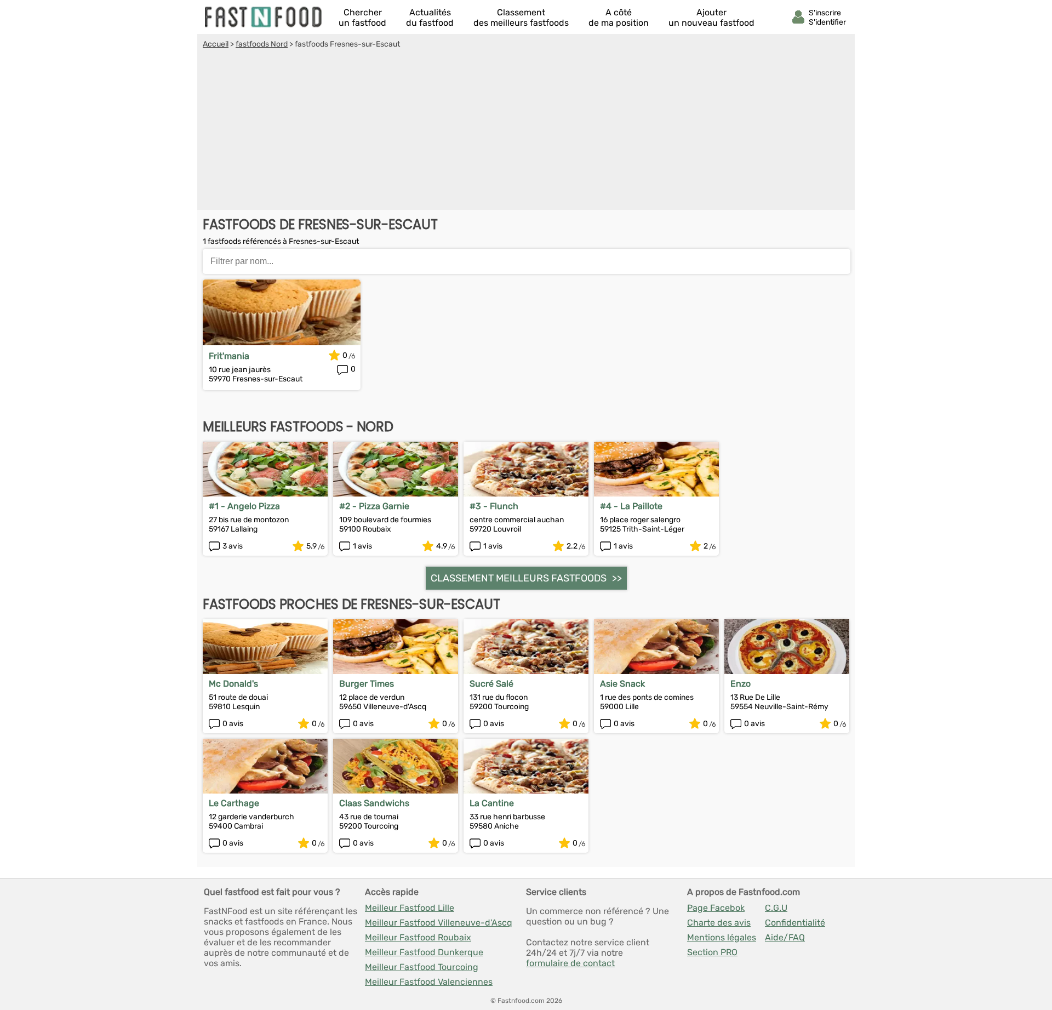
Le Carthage (234, 803)
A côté (618, 17)
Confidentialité (795, 922)
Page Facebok (716, 908)
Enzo (740, 683)
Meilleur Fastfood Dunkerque (424, 952)
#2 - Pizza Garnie (374, 506)
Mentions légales (721, 937)
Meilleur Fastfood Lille (409, 908)
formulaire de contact (570, 963)
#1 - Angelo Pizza (244, 506)
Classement (521, 17)
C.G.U (776, 908)
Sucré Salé (491, 683)
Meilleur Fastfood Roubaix (418, 937)
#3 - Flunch (494, 506)
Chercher (362, 17)
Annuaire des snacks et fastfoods (264, 17)
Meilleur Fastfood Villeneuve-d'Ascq (438, 922)
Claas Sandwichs (374, 803)
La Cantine (492, 803)
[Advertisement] (526, 131)
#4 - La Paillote (631, 506)
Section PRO (712, 952)
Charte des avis (719, 922)
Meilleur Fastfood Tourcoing (421, 967)
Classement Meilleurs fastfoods (519, 578)
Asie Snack (622, 683)
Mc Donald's (233, 683)
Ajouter (711, 17)
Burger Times (366, 683)
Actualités (430, 17)
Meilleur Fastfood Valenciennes (429, 982)
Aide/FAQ (785, 937)
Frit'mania (229, 356)
